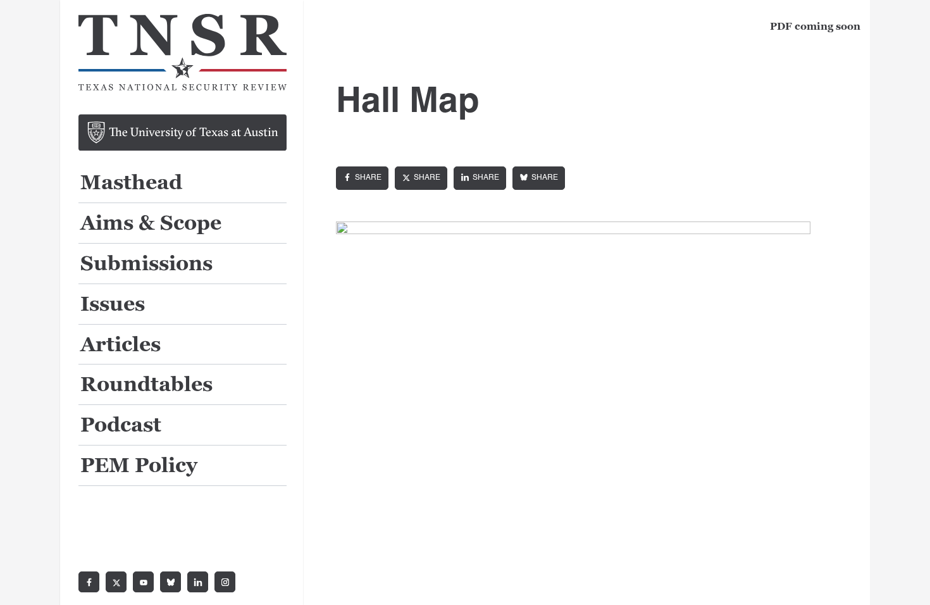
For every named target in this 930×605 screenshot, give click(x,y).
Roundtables (146, 385)
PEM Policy (138, 466)
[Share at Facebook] (362, 178)
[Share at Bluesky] (538, 178)
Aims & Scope (150, 223)
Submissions (146, 264)
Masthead (131, 183)
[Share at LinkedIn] (480, 178)
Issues (112, 304)
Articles (120, 345)
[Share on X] (421, 178)
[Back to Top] (906, 581)
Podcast (120, 425)
